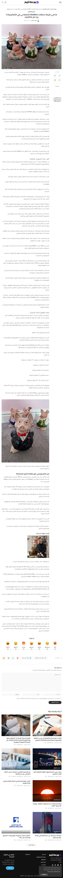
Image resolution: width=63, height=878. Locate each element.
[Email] (55, 80)
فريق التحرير (34, 20)
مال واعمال (19, 768)
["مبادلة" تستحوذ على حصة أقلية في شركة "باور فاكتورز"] (47, 822)
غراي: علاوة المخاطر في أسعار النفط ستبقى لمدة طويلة (16, 782)
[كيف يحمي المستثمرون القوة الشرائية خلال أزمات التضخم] (47, 759)
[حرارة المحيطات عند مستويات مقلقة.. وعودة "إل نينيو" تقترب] (47, 791)
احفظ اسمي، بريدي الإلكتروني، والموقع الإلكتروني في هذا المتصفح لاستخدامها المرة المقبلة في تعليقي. (38, 698)
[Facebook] (59, 75)
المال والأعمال (31, 11)
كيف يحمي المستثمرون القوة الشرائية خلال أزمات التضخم (47, 773)
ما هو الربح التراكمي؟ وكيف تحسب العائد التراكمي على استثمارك (17, 773)
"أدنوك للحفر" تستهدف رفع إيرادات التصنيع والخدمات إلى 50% (16, 836)
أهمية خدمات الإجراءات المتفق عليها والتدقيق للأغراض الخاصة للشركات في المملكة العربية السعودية (18, 740)
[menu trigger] (59, 2)
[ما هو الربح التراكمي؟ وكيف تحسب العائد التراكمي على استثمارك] (16, 759)
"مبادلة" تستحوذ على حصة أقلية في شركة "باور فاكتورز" (48, 836)
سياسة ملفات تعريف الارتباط (53, 871)
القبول (44, 874)
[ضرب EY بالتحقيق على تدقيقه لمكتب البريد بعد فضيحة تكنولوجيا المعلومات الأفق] (57, 92)
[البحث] (3, 2)
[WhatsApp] (59, 80)
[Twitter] (55, 75)
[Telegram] (8, 658)
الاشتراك (10, 868)
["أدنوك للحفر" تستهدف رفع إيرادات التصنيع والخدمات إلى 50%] (16, 822)
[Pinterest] (18, 658)
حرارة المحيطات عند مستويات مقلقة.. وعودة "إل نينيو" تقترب (47, 804)
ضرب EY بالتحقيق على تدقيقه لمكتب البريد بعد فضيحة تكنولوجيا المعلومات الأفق (57, 99)
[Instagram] (52, 865)
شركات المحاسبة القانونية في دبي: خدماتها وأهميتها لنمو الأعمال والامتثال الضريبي (47, 739)
